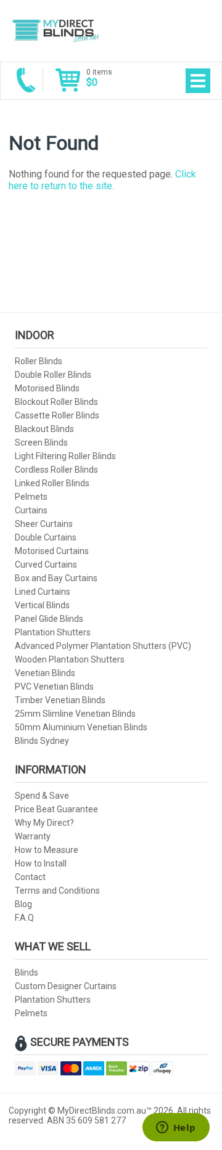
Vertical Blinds (42, 605)
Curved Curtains (46, 564)
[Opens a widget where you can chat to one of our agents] (176, 1128)
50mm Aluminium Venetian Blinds (81, 727)
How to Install (41, 863)
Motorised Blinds (47, 388)
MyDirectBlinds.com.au (55, 30)
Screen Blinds (41, 442)
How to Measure (46, 850)
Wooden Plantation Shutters (70, 659)
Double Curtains (45, 537)
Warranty (33, 836)
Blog (23, 904)
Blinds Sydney (42, 741)
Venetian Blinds (45, 673)
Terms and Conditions (57, 890)
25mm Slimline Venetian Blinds (75, 714)
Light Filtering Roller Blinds (65, 456)
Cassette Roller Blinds (57, 415)
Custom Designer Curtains (66, 986)
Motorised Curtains (52, 551)
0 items (99, 78)
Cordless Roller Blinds (56, 470)
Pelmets (31, 497)
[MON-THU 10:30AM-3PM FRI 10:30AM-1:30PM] (26, 80)
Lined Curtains (42, 592)
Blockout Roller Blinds (56, 402)
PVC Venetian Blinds (54, 686)
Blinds (26, 972)
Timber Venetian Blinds (60, 700)
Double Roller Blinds (53, 375)
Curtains (31, 510)
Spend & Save (42, 796)
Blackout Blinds (44, 429)
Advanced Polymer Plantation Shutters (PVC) (103, 646)
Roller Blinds (38, 361)
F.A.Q (24, 918)
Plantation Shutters (53, 632)
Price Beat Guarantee (56, 809)
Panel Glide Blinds (49, 619)
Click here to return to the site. (102, 180)
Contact (30, 877)
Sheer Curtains (44, 524)
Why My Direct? (44, 823)
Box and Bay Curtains (56, 578)
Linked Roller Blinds (52, 483)
